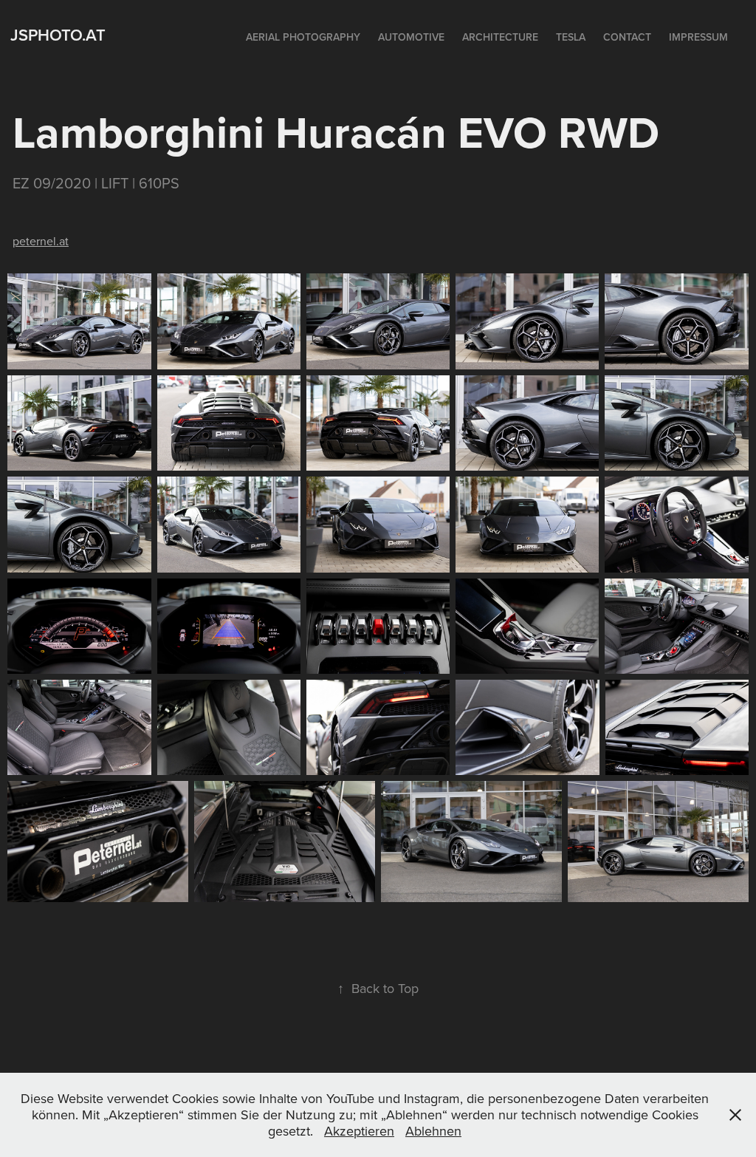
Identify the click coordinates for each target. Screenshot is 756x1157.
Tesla (570, 37)
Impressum (698, 37)
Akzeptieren (359, 1131)
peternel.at (41, 241)
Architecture (500, 37)
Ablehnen (433, 1131)
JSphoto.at (58, 35)
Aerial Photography (303, 37)
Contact (627, 37)
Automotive (411, 37)
